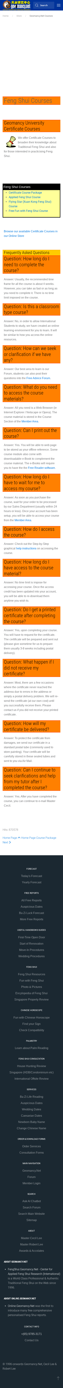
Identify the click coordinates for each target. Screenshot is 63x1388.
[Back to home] (17, 5)
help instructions (26, 548)
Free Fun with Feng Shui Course (28, 211)
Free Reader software (41, 467)
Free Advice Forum (38, 378)
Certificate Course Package (25, 192)
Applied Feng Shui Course (24, 197)
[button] (58, 5)
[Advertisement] (31, 58)
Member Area (30, 421)
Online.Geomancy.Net (21, 1306)
